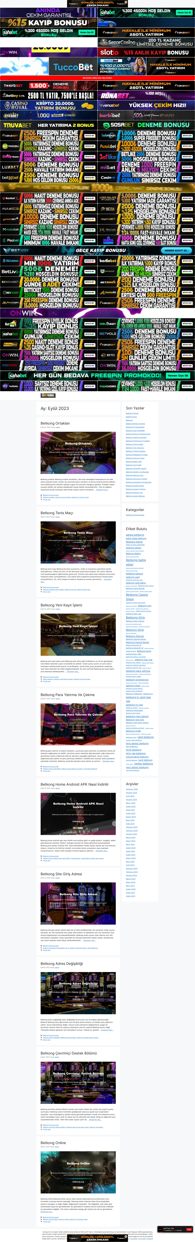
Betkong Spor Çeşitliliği (135, 431)
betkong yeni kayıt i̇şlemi (82, 679)
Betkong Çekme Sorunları (136, 438)
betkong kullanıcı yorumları (136, 657)
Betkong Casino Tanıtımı (136, 489)
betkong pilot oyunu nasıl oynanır (77, 1127)
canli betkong (145, 737)
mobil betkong (75, 858)
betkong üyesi (131, 737)
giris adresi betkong (137, 743)
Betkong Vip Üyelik (133, 465)
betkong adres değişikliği (51, 1037)
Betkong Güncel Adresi (137, 642)
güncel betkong (92, 948)
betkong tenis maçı (83, 589)
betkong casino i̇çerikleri (132, 591)
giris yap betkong (136, 753)
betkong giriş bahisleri (132, 626)
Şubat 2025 (130, 806)
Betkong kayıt (144, 651)
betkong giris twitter (143, 611)
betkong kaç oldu (133, 654)
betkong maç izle (70, 589)
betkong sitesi (133, 685)
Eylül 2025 (130, 796)
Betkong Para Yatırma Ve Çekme (68, 695)
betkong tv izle (134, 704)
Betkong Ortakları (55, 423)
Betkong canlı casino (146, 586)
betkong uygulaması (144, 708)
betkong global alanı (131, 633)
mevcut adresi (129, 764)
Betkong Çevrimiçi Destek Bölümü (69, 1053)
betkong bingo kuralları (132, 570)
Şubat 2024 (131, 848)
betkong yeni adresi (96, 1127)
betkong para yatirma (138, 670)
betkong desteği (130, 608)
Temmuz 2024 (132, 831)
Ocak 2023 (130, 893)
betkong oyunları (146, 668)
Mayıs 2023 (130, 879)
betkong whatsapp (134, 710)
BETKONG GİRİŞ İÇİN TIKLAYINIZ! (97, 78)
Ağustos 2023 (131, 869)
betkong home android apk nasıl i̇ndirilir (56, 858)
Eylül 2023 (130, 865)
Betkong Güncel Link (134, 493)
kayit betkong (145, 760)
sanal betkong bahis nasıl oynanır (92, 858)
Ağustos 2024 (131, 827)
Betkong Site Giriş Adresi (61, 874)
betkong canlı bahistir (131, 586)
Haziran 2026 (131, 793)
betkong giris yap (133, 614)
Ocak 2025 (130, 810)
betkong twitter (132, 708)
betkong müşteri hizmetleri (136, 665)
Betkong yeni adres (133, 713)
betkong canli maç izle (134, 580)
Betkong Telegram (134, 694)
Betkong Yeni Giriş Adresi (137, 723)
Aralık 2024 (130, 813)
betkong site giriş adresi (78, 948)
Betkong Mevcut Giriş (134, 475)
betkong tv (148, 694)
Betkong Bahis (133, 553)
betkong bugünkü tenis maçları (53, 589)
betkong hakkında (149, 648)
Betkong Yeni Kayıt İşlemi (61, 605)
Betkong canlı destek (135, 588)
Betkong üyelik (133, 731)
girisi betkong (133, 749)
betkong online (64, 1219)
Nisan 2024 (130, 841)
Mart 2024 (130, 844)
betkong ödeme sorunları (135, 728)
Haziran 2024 (131, 834)
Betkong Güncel (135, 636)
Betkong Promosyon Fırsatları (138, 441)
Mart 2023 (130, 886)
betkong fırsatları (130, 611)
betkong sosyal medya (63, 497)
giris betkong (132, 746)
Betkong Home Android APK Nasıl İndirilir (75, 784)
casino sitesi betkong (134, 740)
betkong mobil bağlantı (148, 662)
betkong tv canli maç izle (80, 497)
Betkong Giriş (131, 417)
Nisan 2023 (130, 882)
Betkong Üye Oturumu (135, 448)
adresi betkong (48, 679)
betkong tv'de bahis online (79, 1219)
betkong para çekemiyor (145, 674)
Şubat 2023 (131, 889)
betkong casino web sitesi (135, 603)
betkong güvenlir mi (134, 648)
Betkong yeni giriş (135, 719)
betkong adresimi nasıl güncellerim (135, 551)
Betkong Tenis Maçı (57, 513)
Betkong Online (53, 1143)
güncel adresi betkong (137, 756)
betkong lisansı (130, 660)
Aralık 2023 (130, 855)
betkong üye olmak (146, 734)
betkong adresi (133, 547)
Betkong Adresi (132, 413)
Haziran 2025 (131, 800)
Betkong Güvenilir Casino (136, 469)
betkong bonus (134, 573)
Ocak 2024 (130, 851)
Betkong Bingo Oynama (135, 424)
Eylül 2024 (130, 824)
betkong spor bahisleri (134, 691)
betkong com (144, 605)
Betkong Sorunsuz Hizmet (136, 479)
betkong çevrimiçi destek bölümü (54, 1127)
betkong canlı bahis (136, 582)
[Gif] (97, 188)
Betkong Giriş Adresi (135, 621)
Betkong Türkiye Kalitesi (135, 451)
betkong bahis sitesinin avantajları (135, 568)
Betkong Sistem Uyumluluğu (137, 472)
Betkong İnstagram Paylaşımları (139, 482)
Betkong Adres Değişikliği (62, 963)
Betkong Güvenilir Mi (133, 645)
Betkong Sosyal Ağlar (134, 444)
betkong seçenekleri (143, 683)
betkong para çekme (133, 676)
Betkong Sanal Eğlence (135, 496)
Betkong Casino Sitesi (50, 1219)
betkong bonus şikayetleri (52, 769)
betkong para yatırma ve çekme (72, 769)
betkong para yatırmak (132, 674)
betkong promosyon (137, 679)
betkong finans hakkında (141, 608)
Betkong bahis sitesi (136, 562)
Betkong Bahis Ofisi (134, 462)
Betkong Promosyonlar (51, 495)
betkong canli (133, 577)
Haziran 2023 (131, 875)
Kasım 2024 (131, 817)
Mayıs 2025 (130, 803)
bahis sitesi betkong (136, 538)
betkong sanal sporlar (131, 683)
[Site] (48, 135)
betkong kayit (131, 651)
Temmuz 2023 (132, 872)
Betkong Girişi (135, 629)
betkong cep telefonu (131, 606)
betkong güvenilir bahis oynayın (87, 1037)
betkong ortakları (49, 497)
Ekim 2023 (130, 862)
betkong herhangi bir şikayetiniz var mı (56, 948)
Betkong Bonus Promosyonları (138, 434)
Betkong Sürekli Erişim (135, 486)
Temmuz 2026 (132, 789)
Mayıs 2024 (130, 838)
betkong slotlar (145, 686)
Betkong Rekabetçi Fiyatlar (137, 455)
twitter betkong (143, 763)
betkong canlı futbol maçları (63, 679)
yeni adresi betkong (90, 769)
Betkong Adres (134, 541)
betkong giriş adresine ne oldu (134, 624)
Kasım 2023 (131, 858)
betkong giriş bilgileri (144, 626)
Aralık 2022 (130, 896)
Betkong (129, 420)
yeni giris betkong (132, 770)
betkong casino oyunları (146, 591)
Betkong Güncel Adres (68, 1037)
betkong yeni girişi (131, 725)
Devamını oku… (102, 490)
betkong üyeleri (149, 728)
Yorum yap (46, 499)
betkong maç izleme (133, 663)
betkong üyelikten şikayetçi (133, 734)
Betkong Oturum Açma (135, 458)
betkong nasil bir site (133, 668)
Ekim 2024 (130, 820)
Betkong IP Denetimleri (135, 427)
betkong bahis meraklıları (132, 556)
